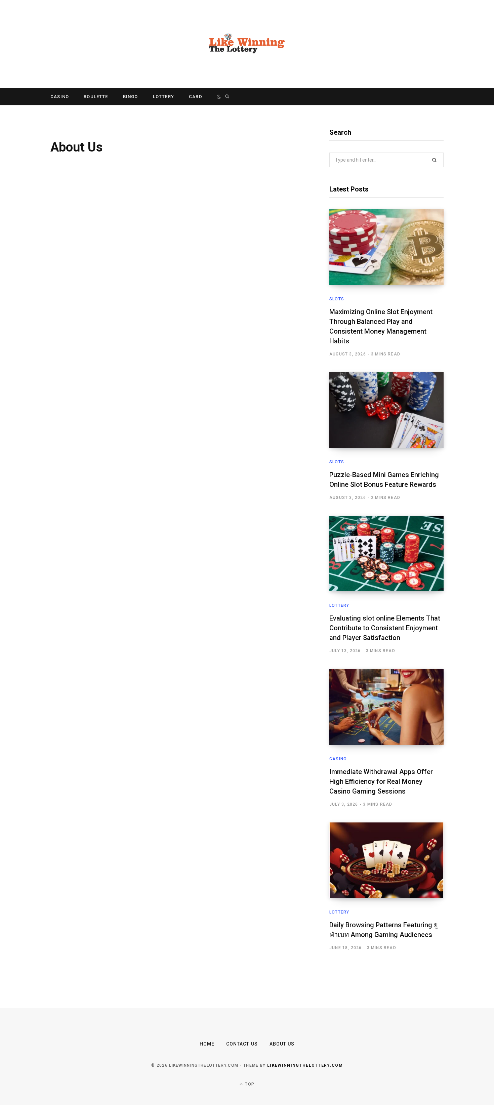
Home (207, 1044)
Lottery (163, 96)
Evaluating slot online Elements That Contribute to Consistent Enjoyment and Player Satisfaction (384, 628)
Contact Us (242, 1044)
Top (249, 1084)
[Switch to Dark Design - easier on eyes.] (218, 96)
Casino (59, 96)
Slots (336, 299)
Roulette (96, 96)
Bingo (130, 96)
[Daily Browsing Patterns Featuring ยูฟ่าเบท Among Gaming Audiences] (386, 860)
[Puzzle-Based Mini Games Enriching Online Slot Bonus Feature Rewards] (386, 410)
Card (195, 96)
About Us (282, 1044)
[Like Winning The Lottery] (247, 44)
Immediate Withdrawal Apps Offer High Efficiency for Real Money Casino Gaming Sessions (381, 781)
